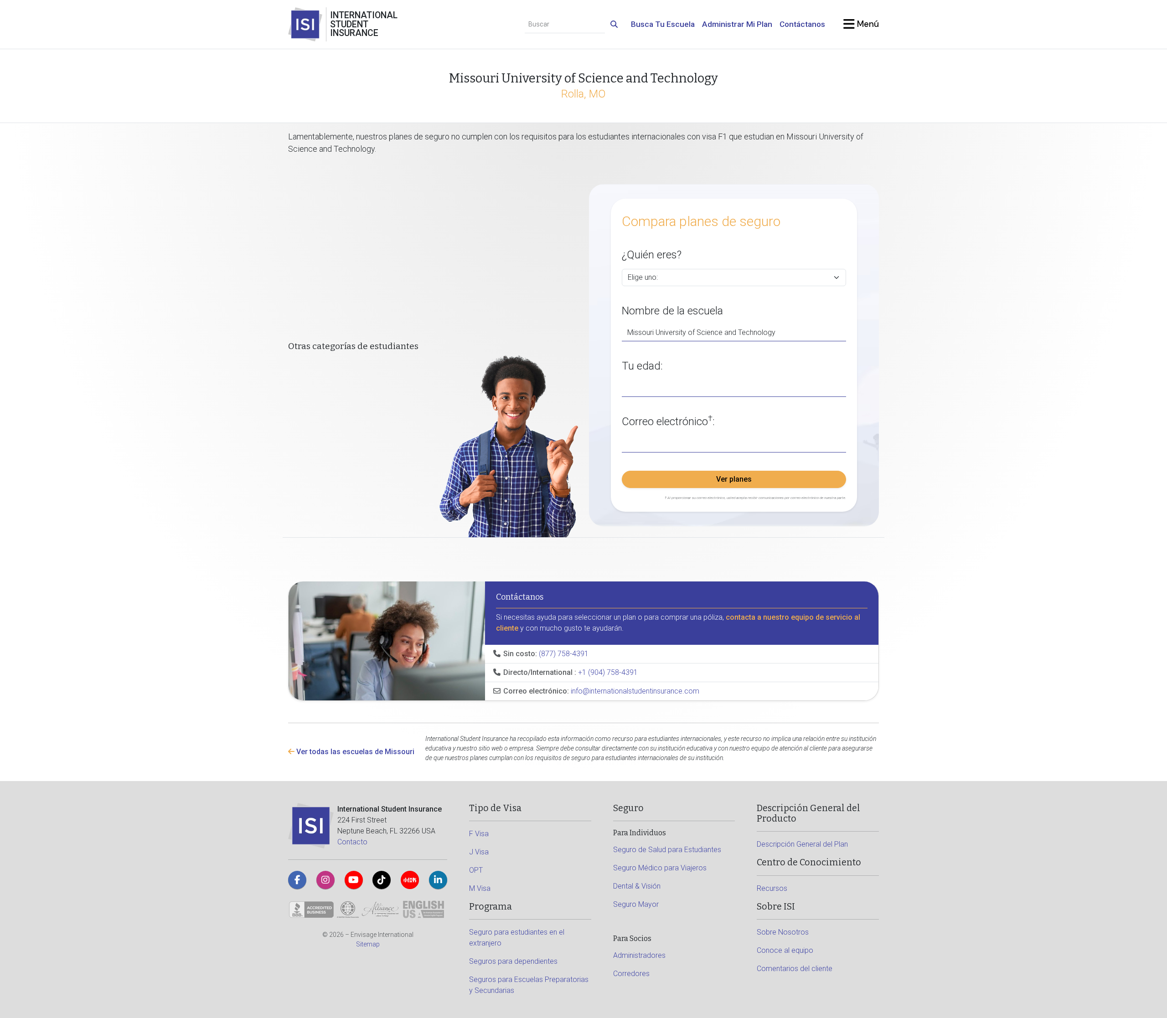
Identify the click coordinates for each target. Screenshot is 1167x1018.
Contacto (352, 842)
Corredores (631, 973)
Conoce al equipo (785, 950)
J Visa (479, 852)
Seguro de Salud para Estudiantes (667, 849)
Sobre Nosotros (783, 932)
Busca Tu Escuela (663, 24)
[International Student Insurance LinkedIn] (438, 880)
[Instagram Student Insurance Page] (325, 880)
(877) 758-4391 (564, 653)
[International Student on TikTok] (381, 880)
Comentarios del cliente (794, 968)
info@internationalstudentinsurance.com (635, 691)
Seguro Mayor (636, 904)
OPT (476, 870)
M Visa (480, 888)
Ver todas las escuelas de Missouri (354, 751)
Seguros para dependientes (513, 961)
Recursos (772, 888)
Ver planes (734, 479)
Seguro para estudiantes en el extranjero (516, 937)
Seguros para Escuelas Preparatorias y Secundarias (529, 985)
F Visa (479, 833)
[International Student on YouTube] (354, 880)
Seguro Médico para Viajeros (660, 868)
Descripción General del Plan (802, 844)
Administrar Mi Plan (737, 24)
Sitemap (368, 944)
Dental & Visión (637, 886)
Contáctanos (802, 24)
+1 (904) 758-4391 (608, 672)
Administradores (639, 955)
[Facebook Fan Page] (297, 880)
